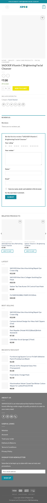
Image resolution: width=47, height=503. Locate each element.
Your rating (9, 143)
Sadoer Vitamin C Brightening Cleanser (35, 244)
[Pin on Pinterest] (19, 104)
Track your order (8, 439)
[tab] (23, 117)
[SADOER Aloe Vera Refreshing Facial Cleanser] (12, 229)
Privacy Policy (7, 451)
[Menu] (7, 7)
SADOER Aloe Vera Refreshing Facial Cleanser (12, 244)
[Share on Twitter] (11, 104)
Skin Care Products (24, 60)
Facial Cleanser (13, 100)
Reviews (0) (6, 117)
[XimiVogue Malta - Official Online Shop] (23, 7)
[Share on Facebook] (7, 104)
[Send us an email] (11, 416)
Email (7, 179)
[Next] (45, 238)
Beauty (11, 60)
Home (4, 60)
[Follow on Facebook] (3, 416)
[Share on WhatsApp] (3, 104)
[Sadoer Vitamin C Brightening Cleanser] (35, 229)
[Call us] (15, 416)
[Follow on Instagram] (7, 416)
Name (7, 169)
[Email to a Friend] (15, 104)
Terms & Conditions (9, 447)
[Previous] (1, 238)
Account (5, 434)
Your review (9, 150)
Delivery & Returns (9, 443)
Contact (31, 494)
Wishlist (5, 430)
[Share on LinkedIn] (23, 104)
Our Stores (22, 494)
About (14, 494)
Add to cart (21, 88)
